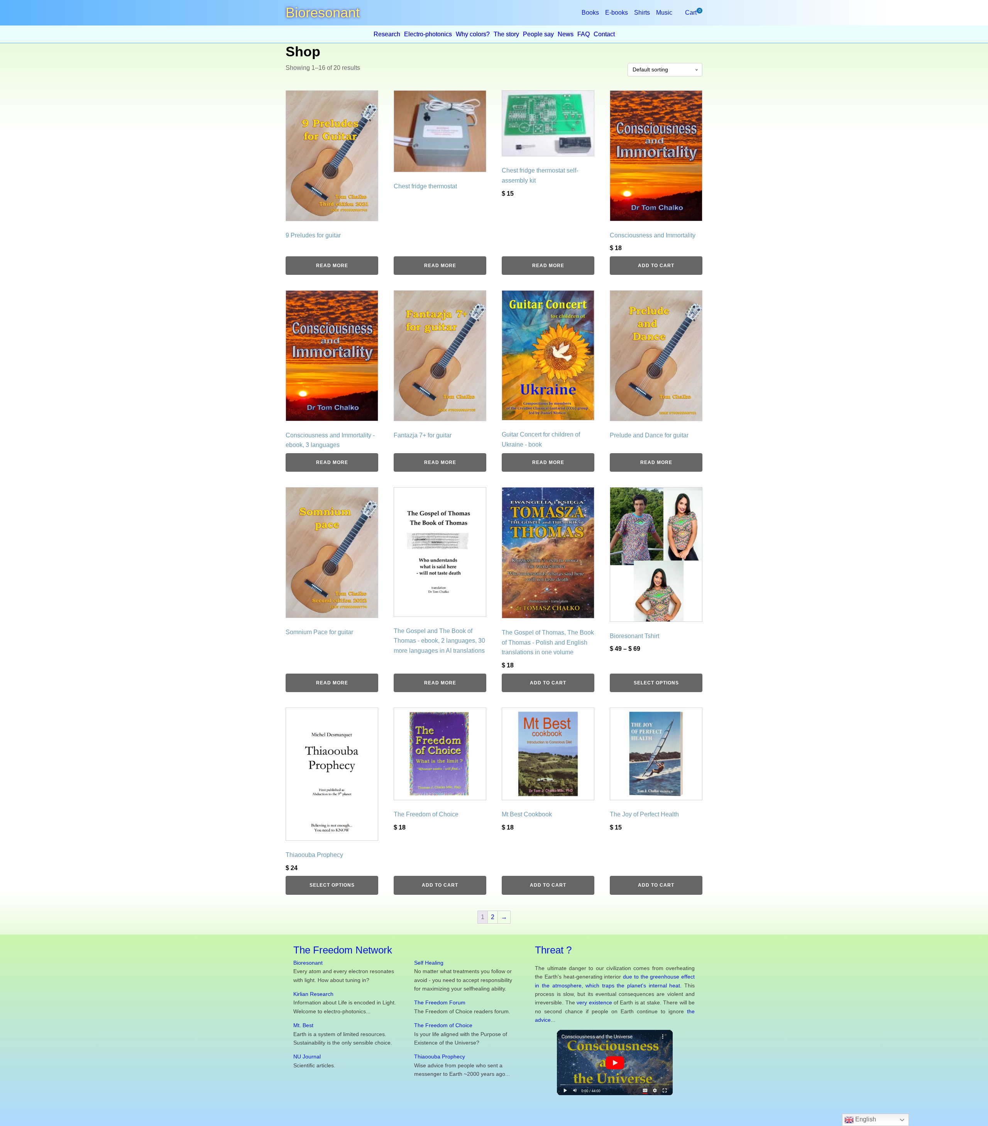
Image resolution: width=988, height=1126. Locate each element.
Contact (604, 34)
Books (590, 12)
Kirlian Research (313, 994)
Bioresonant (308, 963)
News (566, 34)
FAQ (583, 34)
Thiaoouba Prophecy (439, 1056)
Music (664, 12)
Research (387, 34)
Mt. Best (303, 1025)
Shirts (642, 12)
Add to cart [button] (656, 265)
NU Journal (307, 1056)
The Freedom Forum (439, 1002)
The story (506, 34)
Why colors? (473, 34)
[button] (691, 13)
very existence (594, 1002)
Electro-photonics (428, 34)
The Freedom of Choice (443, 1025)
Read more (332, 265)
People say (538, 34)
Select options (656, 683)
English (865, 1119)
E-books (616, 12)
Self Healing (428, 963)
